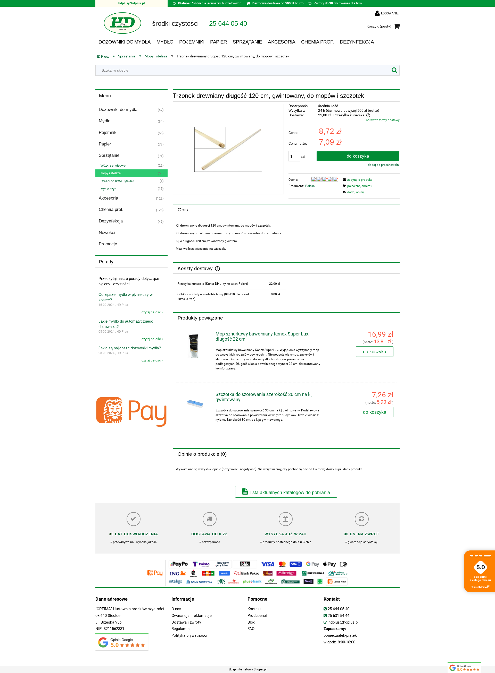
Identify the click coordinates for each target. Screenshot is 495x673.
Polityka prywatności (189, 635)
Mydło (104, 120)
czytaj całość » (152, 312)
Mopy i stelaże (111, 173)
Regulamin (180, 629)
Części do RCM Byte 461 (118, 181)
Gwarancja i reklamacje (191, 616)
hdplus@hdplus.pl (131, 3)
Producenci (257, 616)
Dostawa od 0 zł (209, 534)
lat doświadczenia (136, 534)
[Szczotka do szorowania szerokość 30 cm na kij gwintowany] (195, 402)
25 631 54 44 (338, 616)
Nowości (107, 232)
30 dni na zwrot (362, 534)
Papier (105, 144)
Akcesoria (108, 198)
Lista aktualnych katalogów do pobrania (290, 492)
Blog (251, 622)
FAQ (251, 629)
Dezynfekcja (111, 221)
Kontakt (254, 609)
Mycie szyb (108, 189)
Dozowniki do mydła (118, 109)
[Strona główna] (118, 27)
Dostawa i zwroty (186, 622)
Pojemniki (108, 132)
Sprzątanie (109, 155)
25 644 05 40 (338, 609)
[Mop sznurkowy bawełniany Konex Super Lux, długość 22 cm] (195, 346)
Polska (310, 186)
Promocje (108, 243)
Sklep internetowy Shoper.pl (247, 669)
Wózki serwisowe (113, 165)
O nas (176, 609)
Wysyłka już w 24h (286, 534)
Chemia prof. (111, 209)
